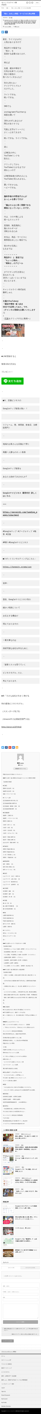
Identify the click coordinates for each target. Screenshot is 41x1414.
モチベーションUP (6, 1360)
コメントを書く (8, 26)
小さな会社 (18, 23)
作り (27, 22)
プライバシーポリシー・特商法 (8, 1351)
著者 (26, 23)
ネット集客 (21, 21)
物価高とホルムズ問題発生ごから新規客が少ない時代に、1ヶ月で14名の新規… (26, 1181)
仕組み (21, 22)
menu (37, 2)
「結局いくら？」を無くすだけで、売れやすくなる (26, 1192)
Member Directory (6, 1406)
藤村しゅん (30, 23)
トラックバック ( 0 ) (30, 1267)
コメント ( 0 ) (11, 1267)
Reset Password (5, 1395)
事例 (19, 22)
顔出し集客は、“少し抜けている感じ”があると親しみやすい (26, 1137)
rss (27, 3)
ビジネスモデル (27, 21)
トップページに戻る (7, 1340)
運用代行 (6, 24)
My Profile (4, 1402)
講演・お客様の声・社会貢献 (8, 1376)
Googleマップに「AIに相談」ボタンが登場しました (26, 1170)
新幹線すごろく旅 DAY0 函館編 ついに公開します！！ (26, 1251)
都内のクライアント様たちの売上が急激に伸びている (24, 1334)
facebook (32, 3)
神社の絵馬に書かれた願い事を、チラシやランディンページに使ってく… (26, 1218)
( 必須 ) (6, 1286)
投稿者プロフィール (20, 768)
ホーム (3, 1356)
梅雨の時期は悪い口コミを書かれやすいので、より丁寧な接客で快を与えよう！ (21, 1329)
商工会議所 (13, 23)
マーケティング (9, 22)
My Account (4, 1399)
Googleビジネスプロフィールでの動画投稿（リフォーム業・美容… (26, 1207)
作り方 (30, 22)
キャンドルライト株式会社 (13, 1411)
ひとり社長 (25, 20)
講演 (34, 23)
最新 (22, 23)
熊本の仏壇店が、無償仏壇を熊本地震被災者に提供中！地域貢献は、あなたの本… (26, 1149)
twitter (30, 3)
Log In (3, 1387)
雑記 (7, 8)
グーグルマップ (10, 21)
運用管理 (11, 24)
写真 (7, 318)
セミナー (16, 21)
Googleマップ (17, 20)
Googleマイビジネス (8, 20)
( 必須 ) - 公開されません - (11, 1291)
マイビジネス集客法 (6, 1364)
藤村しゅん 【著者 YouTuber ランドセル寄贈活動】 (14, 1380)
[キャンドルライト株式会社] (9, 4)
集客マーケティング (26, 1134)
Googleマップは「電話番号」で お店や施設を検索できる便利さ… (26, 1240)
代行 (24, 22)
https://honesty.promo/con (17, 567)
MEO (22, 20)
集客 (14, 24)
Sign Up (3, 1391)
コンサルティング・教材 (7, 1384)
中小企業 (15, 22)
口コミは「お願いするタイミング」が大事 (26, 1159)
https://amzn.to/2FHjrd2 (11, 727)
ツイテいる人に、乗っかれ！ (23, 1228)
